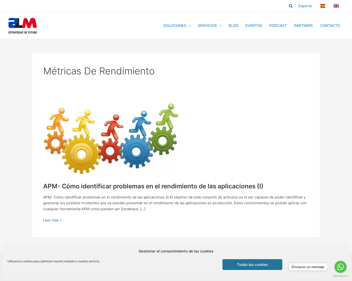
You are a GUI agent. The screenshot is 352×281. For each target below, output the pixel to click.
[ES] (323, 6)
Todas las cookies (252, 264)
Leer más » (52, 220)
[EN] (337, 6)
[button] (291, 6)
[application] (188, 25)
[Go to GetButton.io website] (340, 276)
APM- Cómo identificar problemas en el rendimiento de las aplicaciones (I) (153, 186)
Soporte (305, 6)
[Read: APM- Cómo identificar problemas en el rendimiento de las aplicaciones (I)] (111, 138)
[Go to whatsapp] (340, 267)
